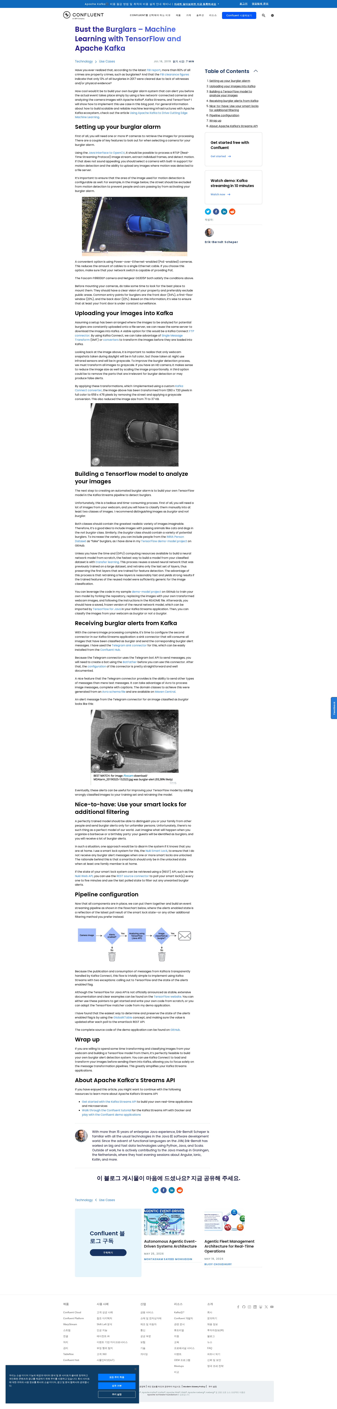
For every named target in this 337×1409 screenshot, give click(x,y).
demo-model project (146, 592)
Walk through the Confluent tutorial (106, 1110)
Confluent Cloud (72, 1312)
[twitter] (208, 211)
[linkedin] (224, 211)
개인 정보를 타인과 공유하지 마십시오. (164, 1386)
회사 (209, 1312)
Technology (84, 61)
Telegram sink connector (129, 645)
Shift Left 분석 (104, 1324)
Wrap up (215, 121)
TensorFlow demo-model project (164, 541)
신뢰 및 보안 (214, 1360)
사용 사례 (103, 1304)
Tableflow (68, 1354)
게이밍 (144, 1354)
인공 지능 (102, 1330)
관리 (65, 1348)
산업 (143, 1304)
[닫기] (135, 1369)
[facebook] (216, 211)
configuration (97, 666)
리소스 (178, 1304)
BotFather (130, 662)
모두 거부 (117, 1385)
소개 (210, 1304)
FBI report (154, 70)
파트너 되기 (213, 1354)
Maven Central (165, 692)
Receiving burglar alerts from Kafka (233, 101)
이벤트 (177, 1354)
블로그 (211, 1336)
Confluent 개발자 (183, 1318)
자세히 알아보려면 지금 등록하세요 (195, 4)
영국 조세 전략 (215, 1366)
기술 (142, 1348)
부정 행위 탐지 (105, 1348)
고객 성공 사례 (105, 1312)
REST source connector (133, 876)
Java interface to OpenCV (106, 153)
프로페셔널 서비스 (184, 1348)
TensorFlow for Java (107, 609)
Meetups (179, 1366)
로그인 (244, 3)
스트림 (67, 1330)
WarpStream (70, 1324)
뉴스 (209, 1342)
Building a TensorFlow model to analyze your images (230, 93)
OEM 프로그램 (182, 1360)
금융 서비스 (146, 1312)
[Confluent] (83, 15)
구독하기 (108, 1252)
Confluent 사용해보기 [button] (239, 15)
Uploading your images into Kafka (232, 86)
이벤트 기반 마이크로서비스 (112, 1342)
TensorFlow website (167, 997)
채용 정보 (212, 1324)
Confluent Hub (110, 650)
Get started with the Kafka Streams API (109, 1102)
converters (111, 340)
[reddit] (232, 211)
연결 (65, 1336)
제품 (66, 1304)
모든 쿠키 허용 (116, 1377)
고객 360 (102, 1354)
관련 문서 (179, 1324)
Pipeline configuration (224, 115)
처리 (65, 1342)
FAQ (209, 1348)
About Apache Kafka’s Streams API (233, 126)
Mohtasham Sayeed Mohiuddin (168, 1259)
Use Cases (107, 61)
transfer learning (107, 562)
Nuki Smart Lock (156, 851)
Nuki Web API (84, 876)
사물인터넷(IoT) (105, 1360)
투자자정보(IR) (215, 1330)
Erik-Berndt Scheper (221, 242)
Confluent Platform (73, 1318)
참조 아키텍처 (104, 1318)
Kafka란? (179, 1312)
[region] (72, 1384)
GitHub (175, 1030)
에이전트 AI (103, 1336)
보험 (142, 1342)
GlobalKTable (122, 1017)
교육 (176, 1342)
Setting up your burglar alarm (229, 81)
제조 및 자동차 (148, 1324)
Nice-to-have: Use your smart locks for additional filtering (234, 108)
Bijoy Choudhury (218, 1264)
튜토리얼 (179, 1330)
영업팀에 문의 (260, 3)
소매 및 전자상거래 (150, 1318)
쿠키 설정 (213, 1386)
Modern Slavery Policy (194, 1386)
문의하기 (212, 1318)
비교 (176, 1372)
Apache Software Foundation (162, 1394)
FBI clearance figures (174, 74)
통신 (142, 1330)
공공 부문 (145, 1336)
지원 (176, 1336)
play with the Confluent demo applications (111, 1115)
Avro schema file (113, 692)
